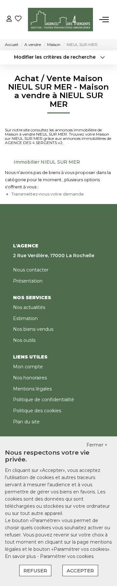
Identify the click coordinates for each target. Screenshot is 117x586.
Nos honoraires (30, 378)
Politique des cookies (37, 411)
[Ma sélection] (18, 19)
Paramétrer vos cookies (67, 556)
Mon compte (28, 367)
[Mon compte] (9, 19)
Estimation (25, 318)
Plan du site (26, 422)
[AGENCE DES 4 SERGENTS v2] (60, 19)
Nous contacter (30, 270)
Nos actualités (29, 307)
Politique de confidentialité (43, 400)
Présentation (28, 281)
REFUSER (35, 570)
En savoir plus (21, 556)
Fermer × (96, 445)
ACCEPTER (80, 570)
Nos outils (24, 340)
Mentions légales (32, 389)
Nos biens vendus (33, 329)
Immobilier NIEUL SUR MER (47, 162)
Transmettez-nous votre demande (47, 194)
